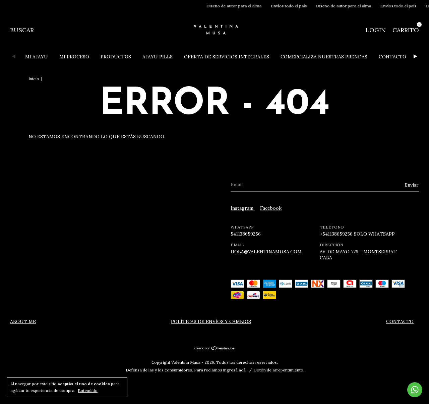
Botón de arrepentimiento (278, 369)
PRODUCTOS (116, 57)
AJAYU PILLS (157, 57)
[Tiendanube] (215, 349)
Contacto (400, 321)
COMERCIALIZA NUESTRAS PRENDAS (324, 57)
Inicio (33, 78)
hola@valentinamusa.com (266, 252)
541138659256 (246, 234)
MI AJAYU (36, 57)
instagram (243, 208)
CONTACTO (392, 57)
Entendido (88, 390)
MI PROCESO (74, 57)
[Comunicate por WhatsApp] (414, 389)
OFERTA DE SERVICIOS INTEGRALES (226, 57)
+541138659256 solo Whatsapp (357, 234)
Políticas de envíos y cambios (211, 321)
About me (23, 321)
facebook (271, 208)
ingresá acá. (235, 369)
